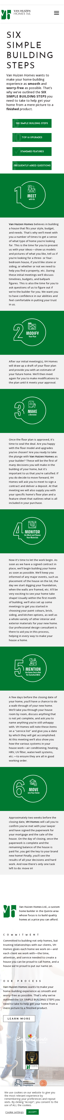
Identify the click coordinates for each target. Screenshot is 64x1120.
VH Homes (32, 821)
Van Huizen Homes (21, 224)
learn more (19, 1018)
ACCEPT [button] (32, 1111)
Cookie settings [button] (14, 1112)
